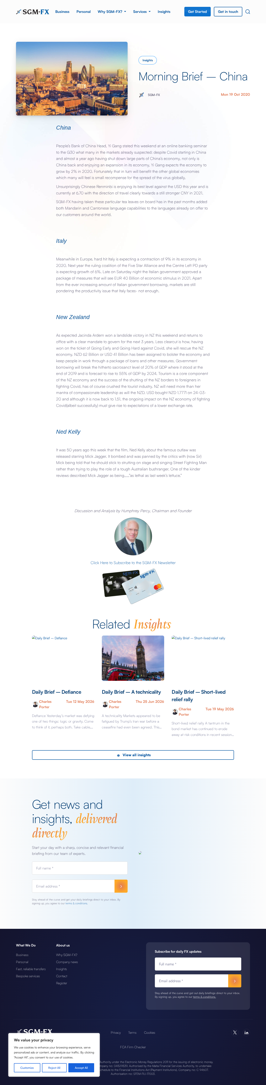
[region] (54, 1055)
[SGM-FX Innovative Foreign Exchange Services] (32, 11)
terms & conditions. (76, 903)
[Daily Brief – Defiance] (63, 658)
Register (61, 983)
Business (62, 11)
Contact (61, 976)
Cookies (149, 1032)
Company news (67, 962)
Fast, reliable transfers (31, 969)
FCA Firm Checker (133, 1047)
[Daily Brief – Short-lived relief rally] (203, 658)
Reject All (54, 1067)
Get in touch (228, 11)
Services (140, 11)
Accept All (81, 1067)
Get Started (197, 11)
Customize (27, 1067)
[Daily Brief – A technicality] (133, 658)
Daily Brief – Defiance (56, 692)
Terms (132, 1032)
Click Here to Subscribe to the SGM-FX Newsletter (133, 562)
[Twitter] (235, 1032)
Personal (83, 11)
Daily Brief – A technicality (131, 692)
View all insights (136, 755)
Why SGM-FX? (110, 11)
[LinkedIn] (246, 1032)
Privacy (116, 1032)
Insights (164, 11)
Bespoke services (28, 976)
